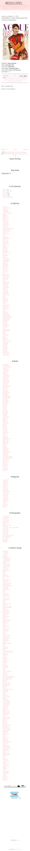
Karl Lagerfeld (5, 530)
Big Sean (4, 214)
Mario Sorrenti (5, 532)
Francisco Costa (6, 636)
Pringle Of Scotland (6, 717)
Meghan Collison (6, 441)
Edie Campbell (5, 391)
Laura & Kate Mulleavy (7, 671)
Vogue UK (5, 501)
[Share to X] (23, 76)
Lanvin (4, 670)
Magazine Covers (8, 80)
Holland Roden (5, 264)
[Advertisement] (15, 136)
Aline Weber (5, 368)
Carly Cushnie (5, 588)
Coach (4, 597)
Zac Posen (5, 777)
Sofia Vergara (5, 342)
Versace (4, 769)
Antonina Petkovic (6, 375)
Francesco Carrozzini (7, 635)
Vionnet (4, 775)
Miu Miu (4, 694)
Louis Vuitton (5, 673)
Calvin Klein (5, 581)
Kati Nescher (11, 78)
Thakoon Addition (6, 753)
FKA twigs (5, 254)
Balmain (4, 574)
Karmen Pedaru (6, 423)
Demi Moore (5, 239)
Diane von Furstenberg (7, 607)
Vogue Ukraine (5, 504)
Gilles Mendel (5, 639)
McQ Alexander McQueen (8, 689)
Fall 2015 (4, 192)
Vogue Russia (5, 495)
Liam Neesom (5, 307)
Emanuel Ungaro (6, 621)
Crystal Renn (5, 387)
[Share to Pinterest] (26, 76)
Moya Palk (5, 447)
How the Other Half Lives (8, 652)
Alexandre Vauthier (6, 561)
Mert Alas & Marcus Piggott (8, 535)
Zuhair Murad (5, 778)
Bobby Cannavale (6, 218)
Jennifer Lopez (5, 278)
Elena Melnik (5, 393)
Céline (4, 601)
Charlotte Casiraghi (6, 229)
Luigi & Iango (5, 531)
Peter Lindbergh (6, 537)
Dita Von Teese (5, 242)
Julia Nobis (5, 419)
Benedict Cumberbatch (7, 213)
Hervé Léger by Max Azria (8, 650)
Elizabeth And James (7, 620)
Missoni (4, 693)
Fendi (4, 633)
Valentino (4, 767)
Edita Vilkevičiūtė (6, 392)
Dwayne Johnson (6, 243)
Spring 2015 (5, 196)
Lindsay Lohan (5, 309)
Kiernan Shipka (6, 298)
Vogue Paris (5, 492)
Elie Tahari (5, 618)
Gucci (4, 644)
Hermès (4, 649)
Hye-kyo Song (5, 265)
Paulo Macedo (5, 707)
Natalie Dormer (6, 320)
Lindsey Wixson (6, 432)
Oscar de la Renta (6, 704)
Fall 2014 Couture (6, 190)
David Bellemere (6, 522)
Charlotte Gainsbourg (7, 230)
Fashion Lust (5, 631)
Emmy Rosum (5, 251)
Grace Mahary (5, 402)
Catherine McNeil (6, 382)
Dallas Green (5, 237)
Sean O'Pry (5, 462)
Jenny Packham (6, 658)
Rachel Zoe (5, 721)
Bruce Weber (5, 518)
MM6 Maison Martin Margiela (8, 676)
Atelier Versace (5, 569)
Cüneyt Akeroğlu (6, 520)
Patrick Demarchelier (7, 536)
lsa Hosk (4, 470)
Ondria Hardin (5, 455)
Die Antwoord (5, 241)
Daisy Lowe (5, 236)
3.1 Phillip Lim (5, 552)
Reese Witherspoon (6, 330)
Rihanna (4, 332)
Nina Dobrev (5, 321)
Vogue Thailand (6, 499)
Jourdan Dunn (5, 418)
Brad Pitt (4, 219)
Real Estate (5, 726)
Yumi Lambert (5, 469)
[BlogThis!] (22, 76)
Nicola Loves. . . (15, 3)
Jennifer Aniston (6, 274)
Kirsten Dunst (5, 300)
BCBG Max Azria (6, 570)
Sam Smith (5, 339)
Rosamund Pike (6, 334)
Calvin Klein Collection (7, 583)
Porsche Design (6, 713)
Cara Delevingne (6, 379)
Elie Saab (4, 617)
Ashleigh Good (6, 377)
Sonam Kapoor (5, 343)
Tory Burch (5, 764)
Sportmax (4, 744)
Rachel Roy (5, 720)
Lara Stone (5, 429)
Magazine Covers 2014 (20, 80)
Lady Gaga (5, 302)
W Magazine (5, 506)
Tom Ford (4, 758)
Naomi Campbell (6, 451)
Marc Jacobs (5, 680)
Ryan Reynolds (6, 338)
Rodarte (4, 736)
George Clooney (6, 259)
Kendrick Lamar (6, 294)
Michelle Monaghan (6, 317)
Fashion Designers (6, 629)
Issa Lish (4, 409)
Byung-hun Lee (6, 220)
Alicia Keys (5, 206)
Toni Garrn (5, 466)
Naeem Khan (5, 699)
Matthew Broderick (6, 315)
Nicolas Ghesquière (6, 702)
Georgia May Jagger (6, 397)
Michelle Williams (6, 319)
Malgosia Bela (5, 437)
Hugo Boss (5, 653)
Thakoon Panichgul (6, 754)
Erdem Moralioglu (6, 626)
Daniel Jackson (5, 521)
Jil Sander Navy (6, 661)
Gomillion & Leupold (7, 525)
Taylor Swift (5, 346)
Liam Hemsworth (6, 306)
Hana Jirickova (5, 404)
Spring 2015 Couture (7, 197)
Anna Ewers (5, 373)
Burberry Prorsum (6, 580)
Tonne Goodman (6, 760)
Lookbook (5, 672)
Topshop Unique (6, 763)
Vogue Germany (17, 81)
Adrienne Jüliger (6, 365)
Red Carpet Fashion (6, 730)
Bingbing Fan (5, 215)
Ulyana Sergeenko (6, 766)
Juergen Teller (5, 528)
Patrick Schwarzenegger (7, 456)
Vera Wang (5, 768)
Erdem (4, 625)
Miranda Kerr (5, 442)
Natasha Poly (5, 453)
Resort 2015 (5, 194)
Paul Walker (5, 326)
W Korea (4, 505)
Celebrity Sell (5, 225)
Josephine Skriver (6, 416)
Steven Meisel (5, 540)
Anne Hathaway (6, 211)
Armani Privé (5, 567)
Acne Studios (5, 554)
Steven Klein (5, 539)
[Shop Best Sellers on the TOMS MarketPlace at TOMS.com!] (14, 798)
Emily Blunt (5, 248)
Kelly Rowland (5, 293)
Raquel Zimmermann (7, 725)
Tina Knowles (5, 348)
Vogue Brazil (5, 481)
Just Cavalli (5, 664)
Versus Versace (6, 771)
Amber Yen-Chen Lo (7, 207)
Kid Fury (4, 297)
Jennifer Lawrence (6, 277)
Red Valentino (5, 731)
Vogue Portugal (6, 494)
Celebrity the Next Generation (8, 228)
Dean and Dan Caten (7, 603)
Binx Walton (5, 378)
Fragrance (4, 634)
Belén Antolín (5, 575)
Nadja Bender (5, 450)
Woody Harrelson (6, 352)
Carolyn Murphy (6, 381)
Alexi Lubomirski (6, 516)
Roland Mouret (5, 737)
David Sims (5, 523)
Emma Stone (5, 250)
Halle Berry (5, 262)
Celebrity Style (5, 227)
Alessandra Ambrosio (7, 366)
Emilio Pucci (5, 622)
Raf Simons (5, 722)
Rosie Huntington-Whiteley (8, 457)
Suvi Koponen (5, 465)
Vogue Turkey (5, 500)
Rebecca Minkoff (6, 727)
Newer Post (4, 149)
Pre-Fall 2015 (5, 193)
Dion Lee (4, 608)
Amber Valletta (5, 370)
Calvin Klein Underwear (7, 585)
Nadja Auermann (6, 448)
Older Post (25, 149)
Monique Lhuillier (6, 696)
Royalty (4, 337)
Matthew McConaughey (7, 316)
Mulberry (4, 698)
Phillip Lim (5, 709)
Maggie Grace (5, 312)
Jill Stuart (4, 662)
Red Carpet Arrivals (6, 728)
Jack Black (5, 268)
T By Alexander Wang (7, 748)
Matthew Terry (5, 439)
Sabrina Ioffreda (6, 459)
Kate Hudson (5, 289)
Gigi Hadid (5, 398)
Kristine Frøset (5, 428)
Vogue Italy (5, 486)
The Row (4, 755)
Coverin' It (18, 77)
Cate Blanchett (5, 223)
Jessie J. (4, 280)
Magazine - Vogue (21, 78)
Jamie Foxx (5, 270)
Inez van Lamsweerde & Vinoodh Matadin (11, 527)
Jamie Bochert (5, 410)
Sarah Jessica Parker (6, 341)
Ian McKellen (5, 266)
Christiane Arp (10, 77)
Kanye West (5, 288)
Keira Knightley (6, 292)
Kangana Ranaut (6, 287)
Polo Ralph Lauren (6, 712)
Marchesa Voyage (6, 682)
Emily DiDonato (6, 395)
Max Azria (5, 686)
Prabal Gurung (5, 714)
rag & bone (5, 780)
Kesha (4, 296)
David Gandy (5, 390)
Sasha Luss (5, 460)
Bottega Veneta (5, 579)
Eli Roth (4, 245)
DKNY (4, 602)
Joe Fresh (4, 663)
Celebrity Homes (6, 224)
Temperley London (6, 750)
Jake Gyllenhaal (6, 269)
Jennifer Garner (6, 275)
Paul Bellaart (5, 705)
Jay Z (4, 273)
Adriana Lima (5, 364)
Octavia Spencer (6, 324)
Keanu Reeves (5, 291)
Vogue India (5, 485)
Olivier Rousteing (6, 703)
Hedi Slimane (5, 647)
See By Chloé (5, 743)
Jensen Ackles (5, 279)
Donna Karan (5, 613)
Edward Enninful (6, 616)
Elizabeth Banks (6, 246)
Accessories (5, 553)
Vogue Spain (5, 496)
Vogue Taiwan (5, 497)
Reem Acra (5, 732)
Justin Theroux (5, 285)
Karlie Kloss (5, 422)
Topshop (4, 762)
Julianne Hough (6, 282)
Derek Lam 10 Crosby (7, 606)
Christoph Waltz (6, 233)
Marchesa (4, 681)
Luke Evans (5, 311)
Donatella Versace (6, 612)
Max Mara (5, 688)
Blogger (17, 840)
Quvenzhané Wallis (6, 329)
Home (15, 149)
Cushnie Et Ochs (6, 599)
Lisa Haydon (5, 433)
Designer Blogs (18, 849)
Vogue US (5, 502)
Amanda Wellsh (6, 369)
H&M (4, 645)
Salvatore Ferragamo (7, 741)
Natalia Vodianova (6, 452)
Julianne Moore (6, 283)
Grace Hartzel (5, 401)
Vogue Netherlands (6, 491)
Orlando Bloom (6, 325)
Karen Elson (5, 420)
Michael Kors (5, 690)
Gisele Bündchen (6, 400)
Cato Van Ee (5, 383)
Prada (4, 716)
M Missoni (5, 675)
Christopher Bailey (6, 595)
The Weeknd (5, 347)
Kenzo (4, 668)
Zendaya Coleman (6, 355)
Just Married (5, 284)
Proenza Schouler (6, 718)
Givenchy (4, 641)
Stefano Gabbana (6, 745)
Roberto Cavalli (6, 734)
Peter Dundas (5, 708)
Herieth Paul (5, 405)
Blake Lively (5, 216)
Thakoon (4, 751)
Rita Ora (4, 333)
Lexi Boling (5, 430)
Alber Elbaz (5, 556)
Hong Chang (5, 526)
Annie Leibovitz (6, 517)
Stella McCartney (6, 746)
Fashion (4, 627)
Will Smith (5, 349)
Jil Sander (4, 659)
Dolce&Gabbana (6, 609)
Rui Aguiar (5, 739)
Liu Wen (4, 434)
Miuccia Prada (5, 695)
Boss (4, 578)
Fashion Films (5, 630)
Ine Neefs (4, 406)
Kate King (5, 424)
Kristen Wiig (5, 301)
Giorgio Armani (6, 640)
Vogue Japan (5, 487)
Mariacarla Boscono (6, 438)
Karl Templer (5, 667)
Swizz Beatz (5, 344)
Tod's (4, 757)
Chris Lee (4, 232)
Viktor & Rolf (5, 773)
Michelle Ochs (5, 691)
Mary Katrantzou (6, 685)
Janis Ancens (5, 411)
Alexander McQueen (7, 558)
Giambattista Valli (6, 638)
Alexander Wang (6, 560)
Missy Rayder (5, 443)
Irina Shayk (5, 407)
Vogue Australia (6, 479)
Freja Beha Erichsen (6, 396)
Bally (4, 572)
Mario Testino (5, 534)
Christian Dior (5, 593)
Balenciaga (5, 571)
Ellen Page (5, 247)
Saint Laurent (5, 740)
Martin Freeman (6, 314)
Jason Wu (4, 657)
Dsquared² (5, 615)
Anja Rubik (5, 372)
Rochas (4, 735)
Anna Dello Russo (6, 565)
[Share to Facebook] (25, 76)
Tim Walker (5, 541)
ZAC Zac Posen (6, 776)
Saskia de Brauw (6, 461)
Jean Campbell (5, 413)
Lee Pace (4, 303)
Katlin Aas (5, 427)
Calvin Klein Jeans (6, 584)
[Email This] (20, 76)
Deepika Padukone (6, 238)
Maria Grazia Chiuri (6, 684)
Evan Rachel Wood (6, 252)
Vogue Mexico (5, 490)
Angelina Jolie (5, 210)
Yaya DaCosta (5, 353)
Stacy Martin (5, 464)
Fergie (4, 256)
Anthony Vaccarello (6, 566)
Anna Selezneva (6, 374)
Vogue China (5, 482)
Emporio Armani (6, 624)
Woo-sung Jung (6, 351)
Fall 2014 (4, 189)
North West (5, 323)
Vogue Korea (5, 488)
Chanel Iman (5, 384)
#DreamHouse (5, 551)
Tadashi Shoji (5, 749)
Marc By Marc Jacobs (7, 679)
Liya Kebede (5, 436)
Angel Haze (5, 209)
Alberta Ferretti (5, 557)
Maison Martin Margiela (7, 677)
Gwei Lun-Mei (5, 261)
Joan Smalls (5, 415)
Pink (3, 328)
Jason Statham (5, 271)
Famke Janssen (5, 255)
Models (10, 81)
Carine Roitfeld (5, 586)
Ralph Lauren (5, 723)
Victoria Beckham (6, 772)
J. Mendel (4, 656)
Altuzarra (4, 562)
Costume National (6, 598)
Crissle (4, 234)
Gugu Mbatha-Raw (6, 260)
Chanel (4, 590)
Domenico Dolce (6, 611)
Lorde (4, 310)
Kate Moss (5, 425)
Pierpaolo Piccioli (6, 711)
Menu (15, 12)
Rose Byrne (5, 335)
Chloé (4, 592)
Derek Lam (5, 604)
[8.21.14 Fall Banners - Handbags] (14, 786)
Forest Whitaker (6, 257)
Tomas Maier (5, 759)
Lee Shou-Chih (5, 305)
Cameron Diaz (5, 222)
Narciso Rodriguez (6, 700)
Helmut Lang (5, 648)
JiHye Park (5, 414)
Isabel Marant (5, 654)
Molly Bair (5, 446)
